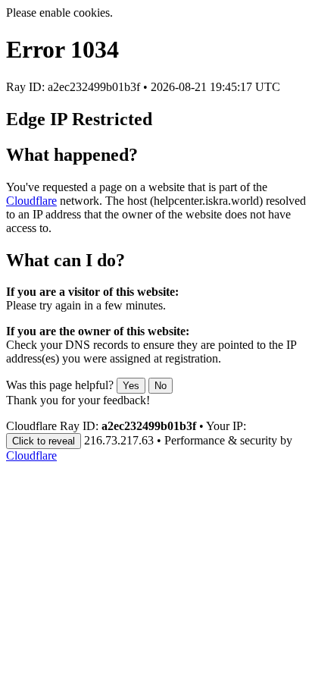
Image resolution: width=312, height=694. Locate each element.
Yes (131, 385)
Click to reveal (43, 441)
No (160, 385)
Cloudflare (31, 200)
